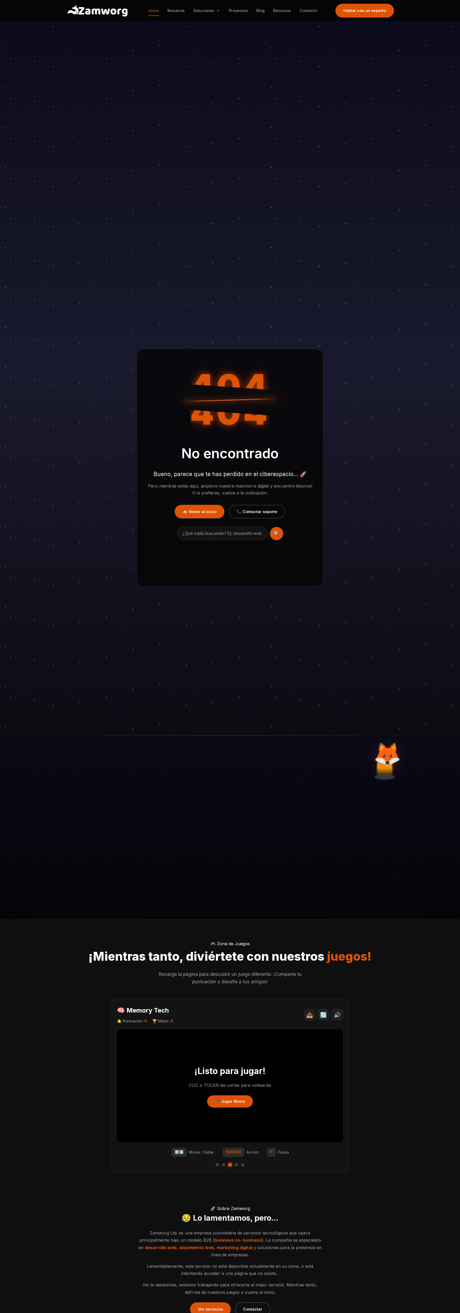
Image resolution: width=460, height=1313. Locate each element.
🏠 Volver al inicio (199, 511)
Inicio (154, 10)
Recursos (282, 10)
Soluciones (203, 10)
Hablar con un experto (364, 10)
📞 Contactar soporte (257, 511)
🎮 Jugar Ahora (230, 1101)
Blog (260, 10)
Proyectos (238, 10)
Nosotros (176, 10)
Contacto (308, 10)
